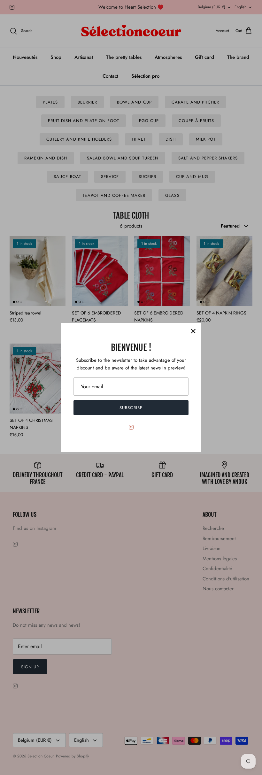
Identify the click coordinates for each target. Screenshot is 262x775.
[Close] (193, 331)
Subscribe (130, 408)
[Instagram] (131, 427)
